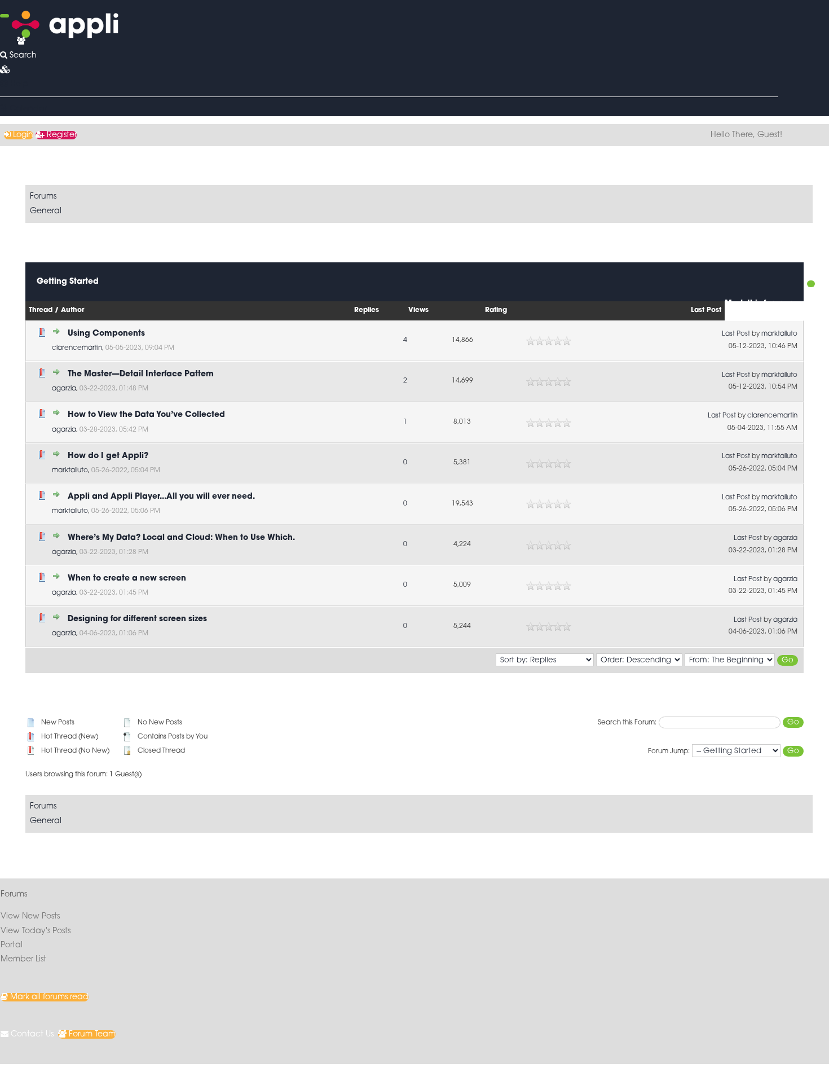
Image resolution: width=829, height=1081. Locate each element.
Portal (12, 945)
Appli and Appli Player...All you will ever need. (161, 497)
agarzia (64, 388)
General (45, 211)
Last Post (706, 310)
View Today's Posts (35, 931)
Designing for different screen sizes (137, 619)
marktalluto (779, 334)
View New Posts (30, 916)
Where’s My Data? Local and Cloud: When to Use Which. (181, 538)
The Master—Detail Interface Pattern (141, 374)
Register (61, 135)
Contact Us (31, 1034)
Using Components (106, 333)
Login (22, 135)
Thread (40, 310)
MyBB (43, 1072)
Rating (496, 310)
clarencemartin (77, 348)
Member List (23, 959)
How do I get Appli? (108, 456)
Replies (366, 310)
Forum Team (91, 1034)
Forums (43, 196)
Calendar (27, 109)
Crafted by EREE (78, 1072)
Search (22, 55)
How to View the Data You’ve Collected (146, 415)
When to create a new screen (127, 578)
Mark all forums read (48, 997)
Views (418, 310)
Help (18, 84)
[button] (5, 70)
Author (72, 310)
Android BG (130, 1072)
